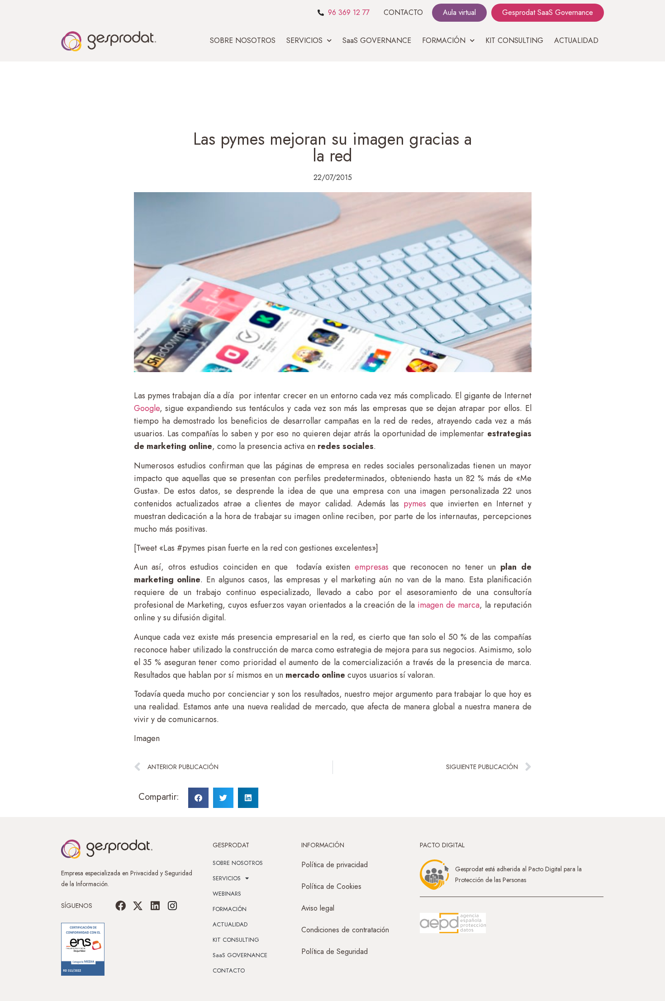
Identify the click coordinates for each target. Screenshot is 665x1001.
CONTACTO (403, 12)
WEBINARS (227, 893)
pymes (415, 504)
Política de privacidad (334, 864)
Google (147, 408)
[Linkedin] (155, 905)
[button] (198, 798)
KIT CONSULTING (514, 40)
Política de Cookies (331, 886)
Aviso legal (317, 908)
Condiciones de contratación (345, 930)
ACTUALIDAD (576, 40)
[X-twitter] (138, 905)
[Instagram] (172, 905)
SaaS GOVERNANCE (376, 40)
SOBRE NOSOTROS (243, 40)
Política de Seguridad (334, 951)
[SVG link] (453, 923)
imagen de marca (447, 605)
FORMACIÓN (230, 909)
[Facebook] (121, 905)
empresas (369, 567)
